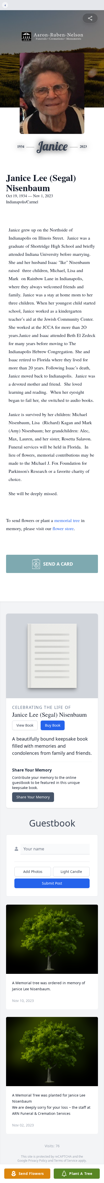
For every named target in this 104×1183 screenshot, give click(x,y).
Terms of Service (65, 1160)
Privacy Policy (37, 1160)
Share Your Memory (33, 797)
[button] (52, 939)
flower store (63, 528)
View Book (24, 725)
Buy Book (52, 725)
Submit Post (52, 883)
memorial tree (67, 520)
